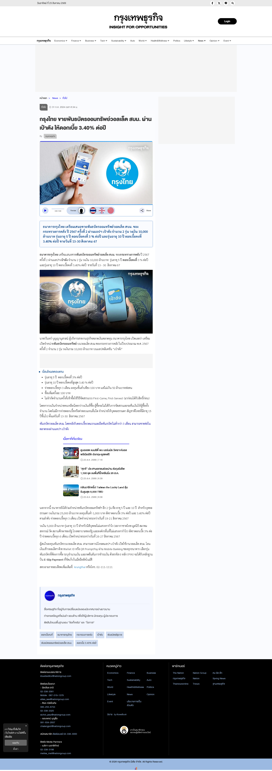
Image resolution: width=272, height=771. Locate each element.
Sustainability (117, 41)
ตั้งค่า (15, 748)
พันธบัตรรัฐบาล (115, 635)
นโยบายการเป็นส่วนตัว (134, 703)
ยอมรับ (15, 742)
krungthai (79, 567)
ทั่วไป (64, 98)
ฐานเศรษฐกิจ (219, 684)
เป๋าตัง (100, 635)
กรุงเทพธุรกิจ (179, 678)
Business (89, 41)
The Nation (178, 673)
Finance (75, 41)
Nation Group (199, 673)
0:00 (56, 211)
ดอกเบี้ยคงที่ (47, 635)
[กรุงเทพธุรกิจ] (44, 41)
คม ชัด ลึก (217, 673)
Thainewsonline (180, 684)
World (141, 41)
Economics (59, 41)
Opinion (213, 41)
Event (226, 41)
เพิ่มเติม (8, 736)
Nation (196, 678)
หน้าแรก (43, 98)
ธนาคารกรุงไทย (64, 635)
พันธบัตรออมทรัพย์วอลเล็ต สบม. (56, 643)
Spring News (219, 678)
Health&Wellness (159, 41)
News (200, 41)
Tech (102, 41)
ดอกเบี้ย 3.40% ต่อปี (86, 643)
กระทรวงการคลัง (84, 635)
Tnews (196, 684)
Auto (132, 41)
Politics (176, 41)
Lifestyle (188, 41)
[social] (212, 3)
